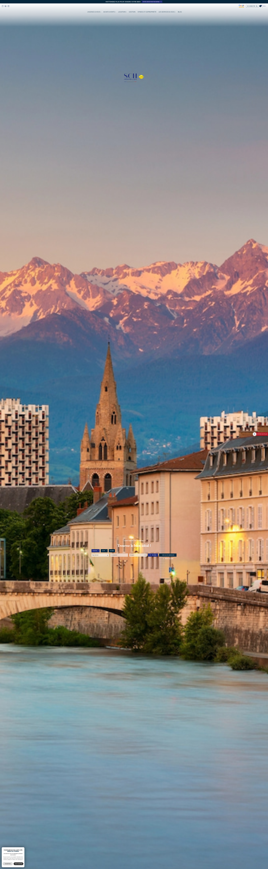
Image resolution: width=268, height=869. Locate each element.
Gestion (132, 12)
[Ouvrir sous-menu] (101, 12)
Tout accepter (18, 863)
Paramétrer (8, 863)
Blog (180, 12)
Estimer (112, 550)
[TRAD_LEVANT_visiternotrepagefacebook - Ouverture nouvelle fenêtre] (3, 6)
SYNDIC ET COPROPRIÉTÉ (147, 12)
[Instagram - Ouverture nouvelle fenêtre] (8, 6)
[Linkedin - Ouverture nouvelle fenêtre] (5, 6)
